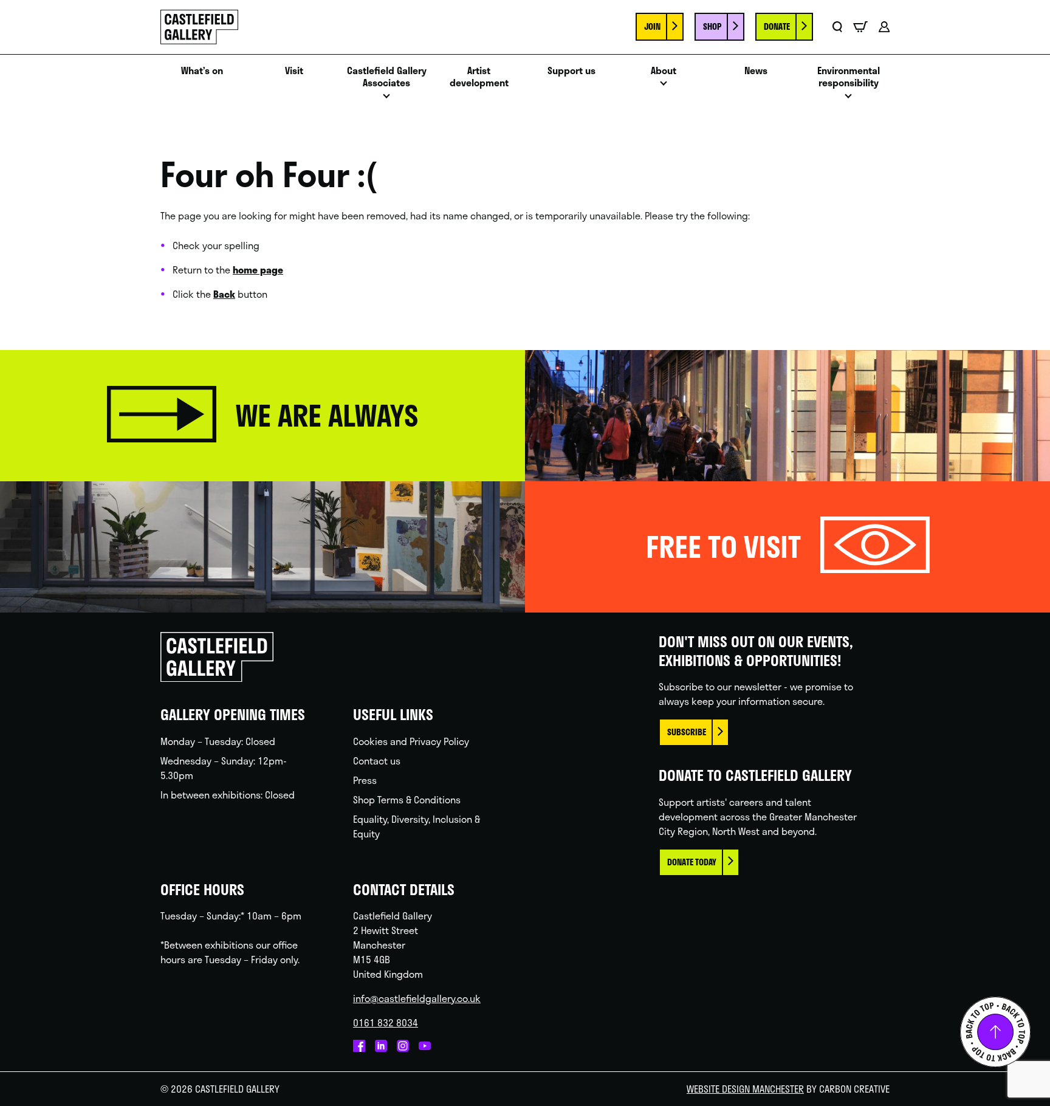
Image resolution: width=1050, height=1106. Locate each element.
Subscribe (686, 732)
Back (224, 293)
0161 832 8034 (385, 1022)
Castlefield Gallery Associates (387, 77)
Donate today (691, 862)
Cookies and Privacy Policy (411, 741)
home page (258, 269)
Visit (294, 70)
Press (365, 780)
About (663, 70)
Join (652, 26)
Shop (712, 26)
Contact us (376, 760)
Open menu (386, 99)
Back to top (995, 1032)
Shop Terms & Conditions (407, 799)
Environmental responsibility (848, 77)
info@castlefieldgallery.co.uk (417, 998)
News (755, 70)
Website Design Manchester (745, 1088)
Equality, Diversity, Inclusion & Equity (416, 826)
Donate (777, 26)
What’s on (202, 70)
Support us (571, 70)
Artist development (479, 77)
